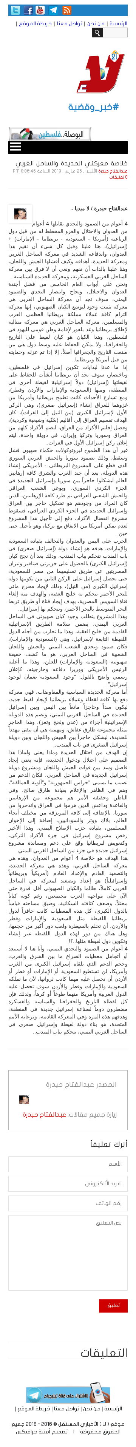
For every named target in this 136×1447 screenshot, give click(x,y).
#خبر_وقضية (93, 107)
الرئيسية (118, 23)
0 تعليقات (119, 177)
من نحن (96, 23)
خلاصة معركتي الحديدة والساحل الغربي (71, 163)
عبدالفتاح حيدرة (113, 171)
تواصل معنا (69, 23)
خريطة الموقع (35, 23)
